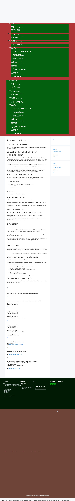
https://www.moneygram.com (15, 354)
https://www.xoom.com (14, 368)
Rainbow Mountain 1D (15, 37)
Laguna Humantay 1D (15, 34)
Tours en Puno (14, 50)
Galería (54, 153)
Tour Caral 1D (15, 72)
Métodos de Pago (57, 151)
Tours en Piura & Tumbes (16, 52)
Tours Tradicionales (13, 23)
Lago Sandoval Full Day (17, 61)
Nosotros (55, 149)
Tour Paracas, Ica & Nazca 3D (18, 75)
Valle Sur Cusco (14, 26)
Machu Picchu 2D (14, 32)
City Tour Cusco (14, 25)
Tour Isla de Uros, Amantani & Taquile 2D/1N (21, 51)
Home (54, 163)
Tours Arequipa (14, 65)
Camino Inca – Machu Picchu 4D (17, 36)
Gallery (54, 169)
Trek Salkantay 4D (14, 38)
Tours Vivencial (12, 40)
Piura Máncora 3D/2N (16, 54)
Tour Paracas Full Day (16, 76)
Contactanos (55, 154)
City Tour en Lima (15, 68)
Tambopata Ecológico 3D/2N (18, 58)
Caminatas (11, 33)
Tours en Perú (12, 47)
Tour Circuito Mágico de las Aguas (19, 69)
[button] (37, 79)
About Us (55, 165)
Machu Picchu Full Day (15, 30)
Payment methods (57, 167)
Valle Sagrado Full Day (15, 29)
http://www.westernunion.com (16, 344)
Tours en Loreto (14, 62)
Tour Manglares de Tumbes (18, 55)
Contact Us (55, 170)
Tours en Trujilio (14, 48)
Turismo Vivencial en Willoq (16, 41)
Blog (54, 156)
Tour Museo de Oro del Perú (18, 70)
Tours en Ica (13, 73)
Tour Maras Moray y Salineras (17, 27)
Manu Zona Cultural (16, 59)
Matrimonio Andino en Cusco (17, 44)
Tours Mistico (12, 43)
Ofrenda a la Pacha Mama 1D (17, 45)
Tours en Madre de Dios (16, 57)
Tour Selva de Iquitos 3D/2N (18, 63)
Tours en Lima (14, 66)
